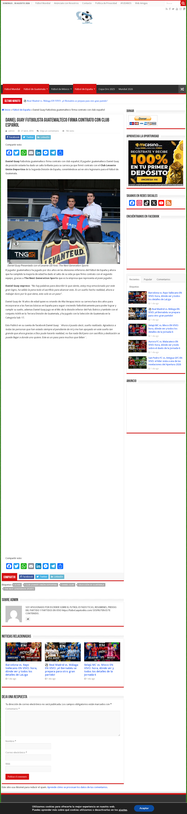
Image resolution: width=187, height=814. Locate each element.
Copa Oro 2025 (107, 89)
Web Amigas (141, 3)
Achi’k (17, 585)
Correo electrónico (16, 752)
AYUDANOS (126, 3)
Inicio (7, 109)
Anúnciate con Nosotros (66, 3)
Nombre (10, 741)
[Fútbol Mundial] (84, 17)
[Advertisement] (93, 53)
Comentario (12, 708)
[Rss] (166, 9)
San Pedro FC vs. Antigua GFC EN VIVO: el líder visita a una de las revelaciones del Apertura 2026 (165, 361)
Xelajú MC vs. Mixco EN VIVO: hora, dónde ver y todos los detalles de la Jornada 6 (99, 669)
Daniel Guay (68, 585)
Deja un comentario (49, 131)
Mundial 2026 (126, 89)
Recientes (134, 279)
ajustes (123, 810)
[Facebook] (170, 9)
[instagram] (180, 9)
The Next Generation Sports (19, 589)
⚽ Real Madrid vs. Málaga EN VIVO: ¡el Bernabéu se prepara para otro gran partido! (66, 100)
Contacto (87, 3)
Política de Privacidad (106, 3)
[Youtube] (176, 9)
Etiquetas (134, 286)
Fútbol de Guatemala (34, 89)
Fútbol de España (84, 89)
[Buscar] (183, 3)
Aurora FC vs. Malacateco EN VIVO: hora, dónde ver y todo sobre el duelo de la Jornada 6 (164, 345)
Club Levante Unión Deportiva (41, 585)
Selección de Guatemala (91, 585)
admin (11, 131)
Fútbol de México (60, 89)
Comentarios (163, 279)
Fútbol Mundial (42, 3)
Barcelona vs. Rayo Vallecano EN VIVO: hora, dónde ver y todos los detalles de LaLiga (21, 669)
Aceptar (144, 808)
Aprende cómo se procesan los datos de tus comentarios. (77, 787)
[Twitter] (173, 9)
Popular (148, 279)
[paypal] (184, 9)
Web (7, 763)
